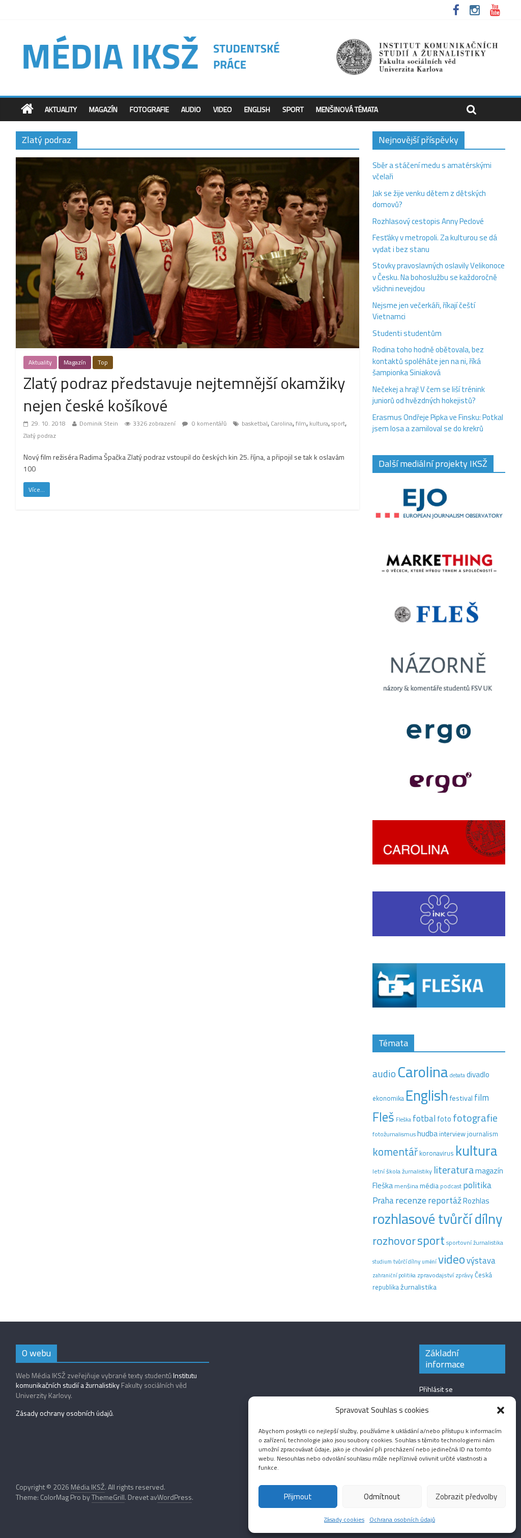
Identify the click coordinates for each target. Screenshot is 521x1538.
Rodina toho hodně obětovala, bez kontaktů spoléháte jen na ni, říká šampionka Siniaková (428, 361)
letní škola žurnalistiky (402, 1171)
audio (384, 1073)
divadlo (478, 1074)
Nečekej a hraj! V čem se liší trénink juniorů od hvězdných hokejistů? (428, 395)
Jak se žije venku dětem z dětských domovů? (429, 199)
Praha (383, 1200)
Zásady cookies (344, 1519)
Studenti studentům (407, 333)
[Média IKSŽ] (260, 35)
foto (444, 1119)
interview (452, 1134)
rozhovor (394, 1240)
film (301, 423)
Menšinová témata (347, 109)
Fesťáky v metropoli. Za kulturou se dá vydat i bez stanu (434, 243)
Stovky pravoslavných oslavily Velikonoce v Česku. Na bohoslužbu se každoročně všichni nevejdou (438, 277)
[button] (501, 1410)
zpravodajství (435, 1275)
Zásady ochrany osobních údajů (64, 1413)
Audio (191, 109)
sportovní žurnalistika (474, 1242)
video (451, 1259)
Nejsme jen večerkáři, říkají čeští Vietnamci (423, 311)
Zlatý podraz (39, 435)
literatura (453, 1170)
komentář (395, 1151)
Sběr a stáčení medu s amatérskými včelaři (431, 171)
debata (457, 1075)
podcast (450, 1186)
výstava (481, 1260)
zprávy (464, 1275)
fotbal (424, 1118)
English (257, 109)
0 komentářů (208, 423)
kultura (318, 423)
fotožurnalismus (394, 1134)
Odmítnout (382, 1496)
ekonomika (388, 1098)
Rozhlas (476, 1201)
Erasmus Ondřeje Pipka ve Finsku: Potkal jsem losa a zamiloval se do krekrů (437, 423)
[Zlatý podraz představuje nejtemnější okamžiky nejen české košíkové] (187, 163)
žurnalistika (418, 1287)
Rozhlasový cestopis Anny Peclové (428, 221)
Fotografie (149, 109)
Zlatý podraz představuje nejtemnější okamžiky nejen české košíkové (184, 394)
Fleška (403, 1119)
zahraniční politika (394, 1275)
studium (382, 1261)
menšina (406, 1186)
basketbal (255, 423)
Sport (293, 109)
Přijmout (298, 1496)
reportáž (444, 1200)
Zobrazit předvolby (466, 1496)
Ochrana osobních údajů (402, 1519)
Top (103, 362)
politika (477, 1185)
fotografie (475, 1118)
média (429, 1185)
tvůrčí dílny (406, 1261)
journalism (482, 1134)
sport (338, 423)
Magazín (103, 109)
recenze (410, 1200)
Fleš (383, 1117)
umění (429, 1261)
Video (222, 109)
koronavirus (436, 1153)
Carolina (282, 423)
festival (461, 1098)
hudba (427, 1133)
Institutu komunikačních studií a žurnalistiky (106, 1380)
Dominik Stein (98, 423)
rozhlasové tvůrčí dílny (437, 1218)
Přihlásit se (436, 1389)
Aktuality (61, 109)
